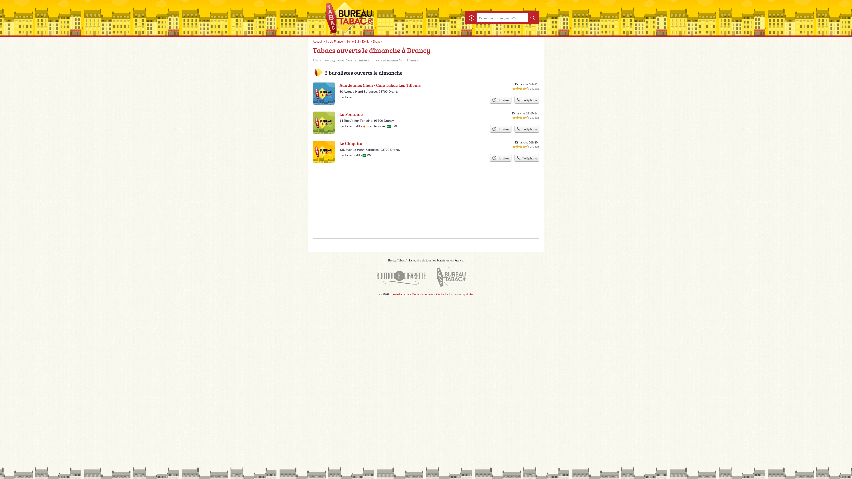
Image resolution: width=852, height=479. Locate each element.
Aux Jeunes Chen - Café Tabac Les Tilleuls (380, 85)
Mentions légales (423, 294)
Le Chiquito (350, 143)
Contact (441, 294)
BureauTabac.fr (361, 17)
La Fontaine (351, 114)
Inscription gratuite (461, 294)
